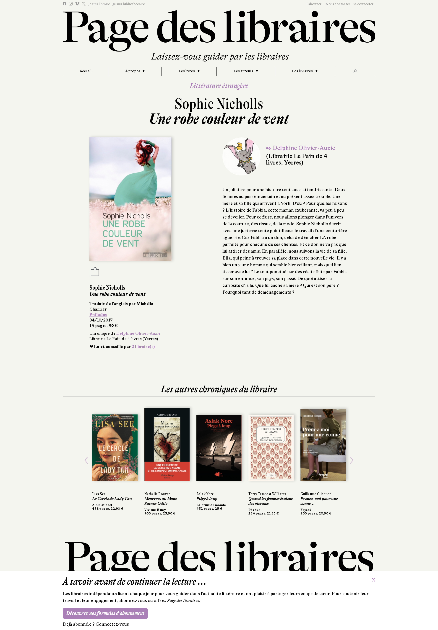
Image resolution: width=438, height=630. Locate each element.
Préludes (98, 314)
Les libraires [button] (302, 71)
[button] (86, 460)
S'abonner (313, 4)
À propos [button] (133, 71)
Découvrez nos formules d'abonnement (105, 613)
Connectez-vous (112, 624)
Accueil (85, 71)
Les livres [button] (187, 71)
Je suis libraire (99, 4)
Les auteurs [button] (244, 71)
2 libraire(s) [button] (143, 346)
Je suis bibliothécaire (128, 4)
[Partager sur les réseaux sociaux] (94, 273)
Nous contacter (338, 4)
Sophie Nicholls (219, 103)
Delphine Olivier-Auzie (138, 333)
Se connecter (363, 4)
